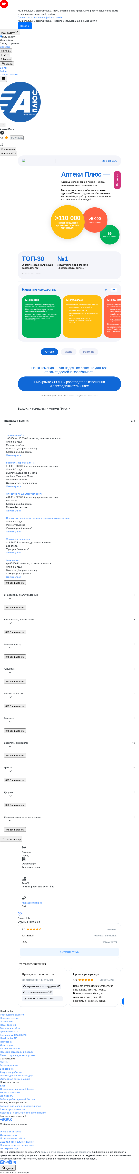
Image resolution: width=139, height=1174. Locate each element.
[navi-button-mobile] (3, 79)
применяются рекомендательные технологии (66, 1151)
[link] (6, 59)
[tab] (8, 149)
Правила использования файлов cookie (75, 20)
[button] (3, 67)
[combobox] (8, 1168)
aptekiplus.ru (109, 160)
